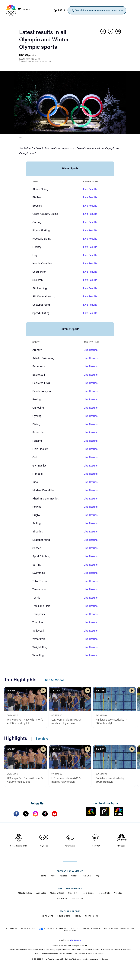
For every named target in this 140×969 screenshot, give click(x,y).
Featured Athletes (70, 889)
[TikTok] (45, 813)
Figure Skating (63, 916)
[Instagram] (35, 813)
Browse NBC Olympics (70, 872)
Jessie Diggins (88, 893)
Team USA (86, 876)
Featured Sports (70, 912)
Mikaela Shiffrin (25, 893)
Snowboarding (91, 916)
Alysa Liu (118, 893)
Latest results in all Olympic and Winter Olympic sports (44, 40)
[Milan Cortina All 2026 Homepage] (11, 10)
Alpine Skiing (47, 916)
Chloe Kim (73, 893)
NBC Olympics (27, 55)
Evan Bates (41, 893)
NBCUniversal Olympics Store (119, 929)
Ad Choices (11, 929)
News (43, 876)
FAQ (97, 876)
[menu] (24, 10)
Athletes (63, 876)
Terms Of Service (91, 929)
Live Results (90, 189)
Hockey (78, 916)
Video (53, 876)
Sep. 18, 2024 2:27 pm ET (29, 59)
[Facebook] (16, 813)
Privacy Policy (28, 929)
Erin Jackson (77, 899)
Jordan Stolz (104, 893)
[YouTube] (54, 813)
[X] (26, 813)
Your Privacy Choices (55, 929)
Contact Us (70, 931)
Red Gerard (62, 899)
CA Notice (75, 929)
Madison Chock (57, 893)
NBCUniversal (75, 940)
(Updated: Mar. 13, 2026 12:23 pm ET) (35, 62)
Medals (74, 876)
